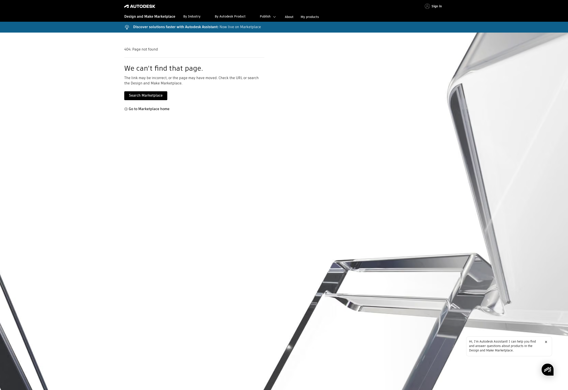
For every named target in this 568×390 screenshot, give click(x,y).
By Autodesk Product (230, 16)
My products (310, 17)
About (289, 17)
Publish (265, 16)
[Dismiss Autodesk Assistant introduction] (546, 341)
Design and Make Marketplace (149, 16)
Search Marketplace (146, 95)
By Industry (192, 16)
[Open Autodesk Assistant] (547, 369)
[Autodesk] (139, 6)
